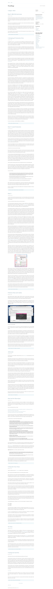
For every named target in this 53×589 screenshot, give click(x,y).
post (14, 41)
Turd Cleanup (9, 570)
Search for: (37, 11)
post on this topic (25, 204)
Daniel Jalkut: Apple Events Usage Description (13, 410)
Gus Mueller (37, 39)
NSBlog (36, 43)
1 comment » (9, 34)
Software (14, 123)
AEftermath (10, 352)
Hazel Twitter (37, 28)
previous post (25, 355)
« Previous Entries (21, 583)
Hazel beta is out (11, 445)
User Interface (18, 348)
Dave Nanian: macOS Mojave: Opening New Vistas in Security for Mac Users (17, 411)
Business (13, 34)
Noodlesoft (37, 29)
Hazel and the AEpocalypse (14, 398)
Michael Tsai (37, 42)
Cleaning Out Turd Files (13, 552)
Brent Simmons (37, 35)
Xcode (17, 123)
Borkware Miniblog (38, 34)
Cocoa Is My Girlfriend (38, 36)
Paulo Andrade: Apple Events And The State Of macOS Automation (15, 412)
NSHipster (37, 44)
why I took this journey (24, 531)
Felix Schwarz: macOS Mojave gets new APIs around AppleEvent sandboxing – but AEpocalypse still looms (20, 409)
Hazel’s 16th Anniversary (15, 14)
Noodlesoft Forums (38, 30)
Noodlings (11, 6)
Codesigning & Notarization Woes (16, 38)
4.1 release (17, 470)
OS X (13, 348)
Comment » (9, 123)
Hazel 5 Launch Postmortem (14, 127)
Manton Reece (37, 41)
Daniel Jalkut (37, 37)
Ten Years (10, 526)
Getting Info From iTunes (14, 466)
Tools (15, 123)
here (24, 201)
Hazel (36, 27)
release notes (11, 278)
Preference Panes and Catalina (15, 292)
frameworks (30, 242)
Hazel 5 (36, 19)
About (11, 2)
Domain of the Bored (38, 38)
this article (23, 93)
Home (9, 2)
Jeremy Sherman (38, 40)
